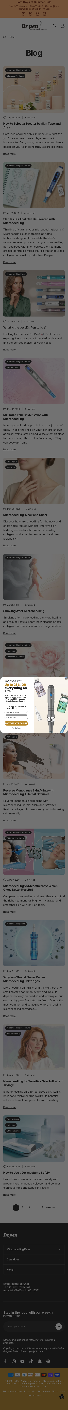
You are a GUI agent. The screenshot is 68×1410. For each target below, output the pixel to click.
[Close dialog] (66, 678)
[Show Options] (26, 712)
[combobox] (15, 712)
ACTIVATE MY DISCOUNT (16, 723)
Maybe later (16, 728)
